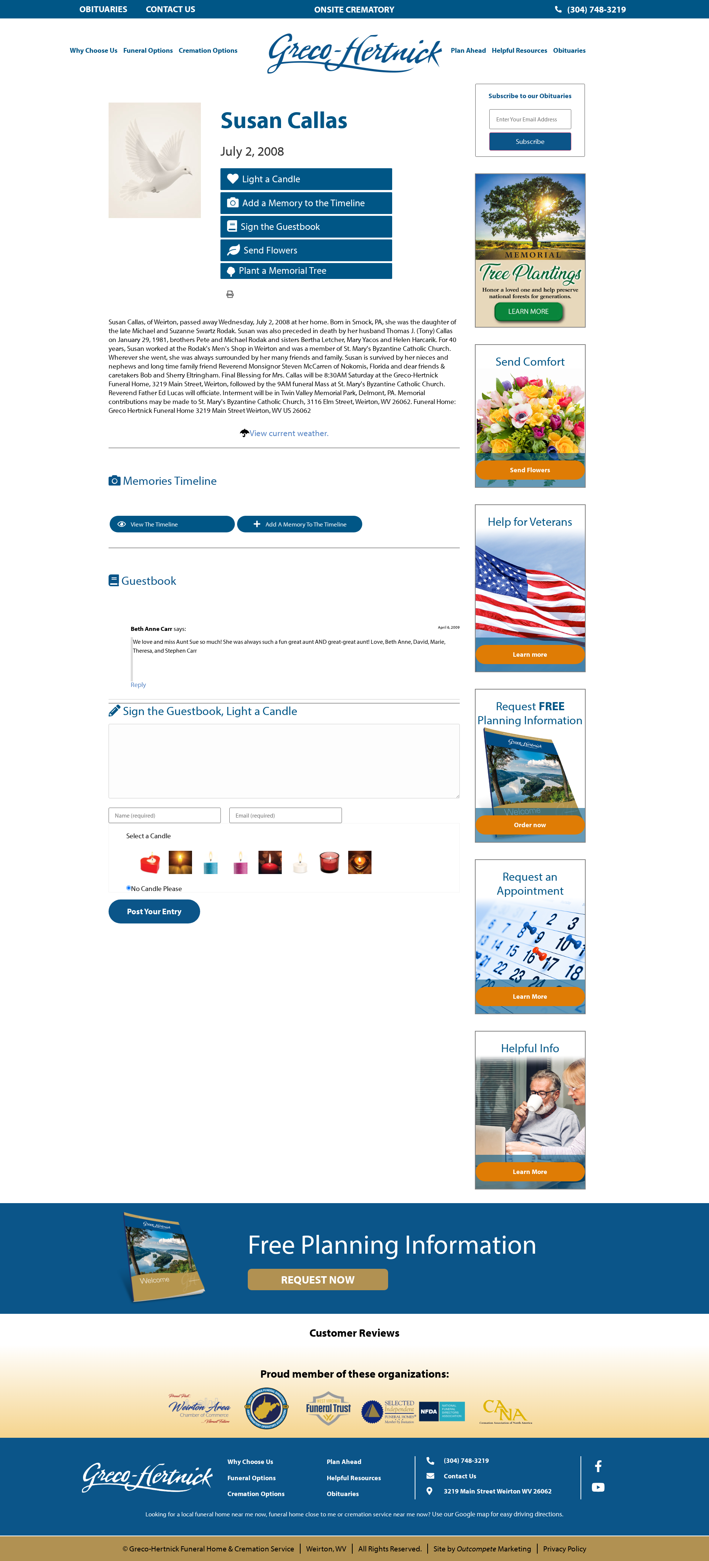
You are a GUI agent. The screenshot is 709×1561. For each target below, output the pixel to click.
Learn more (530, 654)
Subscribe (530, 141)
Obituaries (103, 8)
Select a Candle (148, 835)
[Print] (230, 294)
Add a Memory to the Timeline (303, 203)
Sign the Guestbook (280, 226)
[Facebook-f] (598, 1466)
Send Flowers (270, 250)
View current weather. (289, 433)
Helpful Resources (519, 50)
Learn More (530, 996)
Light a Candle (271, 179)
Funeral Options (148, 50)
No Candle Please (156, 888)
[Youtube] (598, 1487)
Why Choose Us (93, 50)
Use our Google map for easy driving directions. (498, 1514)
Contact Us (170, 8)
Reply (138, 684)
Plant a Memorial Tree (282, 270)
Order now (530, 825)
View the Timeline (154, 524)
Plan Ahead (468, 50)
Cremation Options (208, 50)
